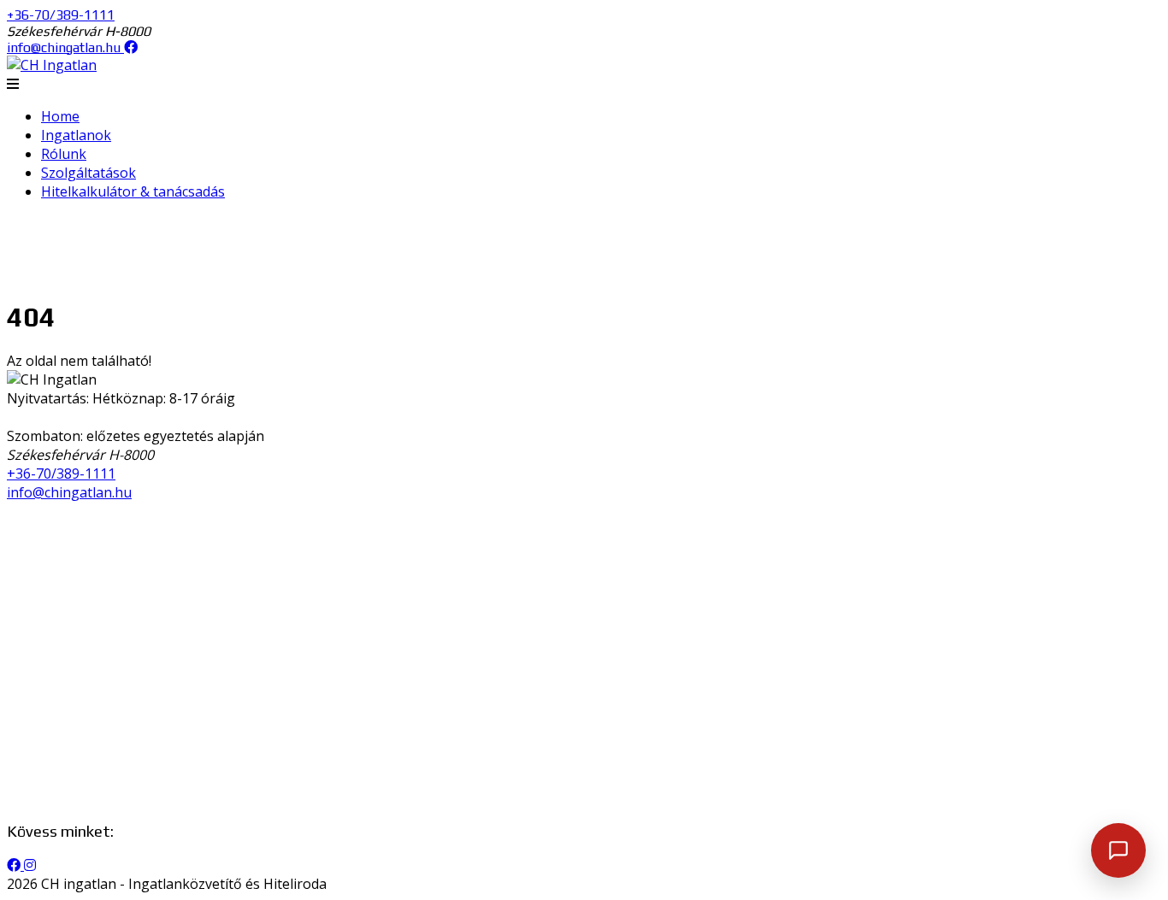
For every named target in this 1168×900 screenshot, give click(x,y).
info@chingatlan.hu (64, 47)
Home (60, 116)
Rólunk (63, 153)
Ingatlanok (76, 135)
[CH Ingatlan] (52, 65)
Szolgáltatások (88, 172)
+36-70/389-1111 (61, 15)
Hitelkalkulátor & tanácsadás (133, 191)
